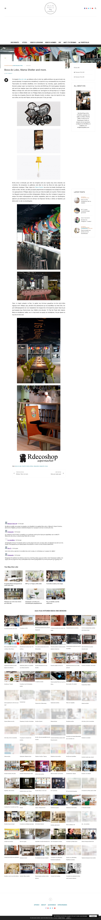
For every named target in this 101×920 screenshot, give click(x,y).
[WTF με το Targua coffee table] (34, 575)
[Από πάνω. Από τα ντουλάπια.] (11, 730)
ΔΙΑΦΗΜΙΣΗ (52, 905)
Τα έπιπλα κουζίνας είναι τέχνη (54, 583)
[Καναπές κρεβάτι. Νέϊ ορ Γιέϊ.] (58, 657)
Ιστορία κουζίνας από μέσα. (10, 773)
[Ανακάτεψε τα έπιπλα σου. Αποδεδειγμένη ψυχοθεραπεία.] (34, 593)
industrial (20, 65)
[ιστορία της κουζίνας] (11, 834)
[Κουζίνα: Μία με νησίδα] (27, 868)
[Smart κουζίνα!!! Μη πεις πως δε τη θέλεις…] (58, 675)
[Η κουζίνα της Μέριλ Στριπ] (73, 834)
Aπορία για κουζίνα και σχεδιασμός (11, 857)
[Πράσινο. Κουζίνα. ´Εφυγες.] (42, 749)
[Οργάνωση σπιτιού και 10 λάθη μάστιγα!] (73, 657)
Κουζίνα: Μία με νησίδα (25, 876)
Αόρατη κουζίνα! (85, 703)
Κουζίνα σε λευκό (23, 858)
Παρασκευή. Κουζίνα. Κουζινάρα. (27, 721)
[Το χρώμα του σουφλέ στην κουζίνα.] (27, 730)
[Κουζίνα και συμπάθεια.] (73, 749)
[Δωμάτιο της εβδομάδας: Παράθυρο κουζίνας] (73, 850)
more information (83, 916)
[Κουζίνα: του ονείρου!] (89, 766)
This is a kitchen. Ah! (70, 824)
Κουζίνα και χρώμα (55, 807)
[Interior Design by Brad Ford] (89, 834)
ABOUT (43, 905)
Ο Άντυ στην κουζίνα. (39, 774)
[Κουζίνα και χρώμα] (58, 800)
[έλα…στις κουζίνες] (89, 816)
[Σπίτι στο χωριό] (27, 834)
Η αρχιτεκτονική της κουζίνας (72, 628)
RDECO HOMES (50, 42)
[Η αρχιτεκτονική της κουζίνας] (73, 620)
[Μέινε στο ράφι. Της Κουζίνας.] (58, 766)
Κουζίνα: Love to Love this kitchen (11, 876)
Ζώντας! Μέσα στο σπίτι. (9, 721)
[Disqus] (34, 499)
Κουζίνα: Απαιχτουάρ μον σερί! (26, 773)
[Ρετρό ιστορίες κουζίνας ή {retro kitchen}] (42, 868)
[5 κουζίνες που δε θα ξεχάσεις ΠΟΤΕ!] (27, 676)
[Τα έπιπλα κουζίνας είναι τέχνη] (55, 575)
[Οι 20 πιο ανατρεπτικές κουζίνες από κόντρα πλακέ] (89, 620)
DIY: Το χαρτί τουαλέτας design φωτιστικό (85, 211)
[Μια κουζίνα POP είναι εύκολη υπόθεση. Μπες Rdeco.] (11, 639)
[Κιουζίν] (27, 800)
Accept (93, 916)
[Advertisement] (50, 29)
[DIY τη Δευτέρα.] (58, 783)
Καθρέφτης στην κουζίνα (71, 807)
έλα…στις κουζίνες (85, 824)
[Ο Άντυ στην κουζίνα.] (42, 766)
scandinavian (84, 228)
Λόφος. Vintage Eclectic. (40, 807)
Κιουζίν (21, 807)
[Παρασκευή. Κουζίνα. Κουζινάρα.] (27, 713)
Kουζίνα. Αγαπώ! (38, 721)
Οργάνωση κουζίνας (55, 702)
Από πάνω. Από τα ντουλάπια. (10, 737)
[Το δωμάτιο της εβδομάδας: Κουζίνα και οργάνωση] (58, 850)
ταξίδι (46, 466)
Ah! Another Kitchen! (39, 824)
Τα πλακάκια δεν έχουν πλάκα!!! (41, 858)
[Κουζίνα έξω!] (27, 695)
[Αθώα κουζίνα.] (11, 749)
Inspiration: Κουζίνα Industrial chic (42, 841)
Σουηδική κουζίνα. (70, 721)
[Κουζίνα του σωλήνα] (89, 730)
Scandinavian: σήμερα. (71, 773)
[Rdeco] (50, 8)
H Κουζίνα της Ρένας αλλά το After (89, 790)
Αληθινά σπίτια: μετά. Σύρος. (26, 791)
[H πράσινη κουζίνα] (42, 675)
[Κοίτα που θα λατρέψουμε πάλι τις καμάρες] (77, 200)
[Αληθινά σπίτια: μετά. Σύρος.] (27, 783)
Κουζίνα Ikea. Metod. (86, 684)
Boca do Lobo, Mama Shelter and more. (25, 70)
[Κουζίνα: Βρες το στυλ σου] (42, 783)
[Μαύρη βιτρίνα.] (58, 713)
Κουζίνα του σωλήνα (86, 737)
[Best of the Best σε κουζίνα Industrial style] (89, 639)
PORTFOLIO (85, 42)
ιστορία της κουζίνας (8, 841)
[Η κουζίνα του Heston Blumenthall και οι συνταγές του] (73, 729)
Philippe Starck (25, 466)
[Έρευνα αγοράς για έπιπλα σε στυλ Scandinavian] (77, 230)
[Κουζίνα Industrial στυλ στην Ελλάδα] (42, 657)
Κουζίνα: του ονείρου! (86, 773)
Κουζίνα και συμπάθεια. (71, 756)
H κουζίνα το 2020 (24, 628)
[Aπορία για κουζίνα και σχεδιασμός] (11, 850)
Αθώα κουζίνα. (7, 756)
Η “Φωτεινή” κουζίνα (86, 807)
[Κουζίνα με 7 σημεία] (11, 676)
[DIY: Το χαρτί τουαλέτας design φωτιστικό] (77, 211)
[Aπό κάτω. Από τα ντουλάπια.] (89, 713)
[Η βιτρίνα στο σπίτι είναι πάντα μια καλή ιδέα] (13, 593)
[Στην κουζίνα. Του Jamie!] (73, 676)
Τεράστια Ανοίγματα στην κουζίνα (89, 858)
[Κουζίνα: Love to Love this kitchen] (11, 868)
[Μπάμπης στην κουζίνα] (58, 749)
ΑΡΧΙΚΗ (36, 905)
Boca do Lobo (23, 79)
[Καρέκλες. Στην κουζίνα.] (11, 783)
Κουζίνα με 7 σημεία (8, 684)
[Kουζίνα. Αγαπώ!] (42, 713)
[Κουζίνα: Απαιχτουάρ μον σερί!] (27, 766)
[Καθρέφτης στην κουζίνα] (73, 800)
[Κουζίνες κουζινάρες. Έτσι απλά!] (89, 657)
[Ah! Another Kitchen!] (42, 816)
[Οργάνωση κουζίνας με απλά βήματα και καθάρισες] (11, 657)
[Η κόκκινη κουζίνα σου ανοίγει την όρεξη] (58, 620)
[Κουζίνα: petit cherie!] (58, 817)
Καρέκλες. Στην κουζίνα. (9, 790)
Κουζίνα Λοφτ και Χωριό (9, 824)
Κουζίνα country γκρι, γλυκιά (88, 757)
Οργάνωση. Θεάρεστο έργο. (25, 756)
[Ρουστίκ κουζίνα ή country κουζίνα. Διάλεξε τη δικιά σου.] (58, 639)
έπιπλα (31, 466)
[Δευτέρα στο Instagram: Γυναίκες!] (77, 220)
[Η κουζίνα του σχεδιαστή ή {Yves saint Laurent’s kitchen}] (73, 868)
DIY (60, 42)
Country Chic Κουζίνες (55, 876)
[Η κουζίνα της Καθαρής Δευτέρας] (27, 816)
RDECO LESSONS (36, 42)
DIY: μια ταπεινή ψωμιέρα (71, 791)
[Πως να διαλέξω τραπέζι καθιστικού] (55, 593)
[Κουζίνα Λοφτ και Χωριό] (11, 816)
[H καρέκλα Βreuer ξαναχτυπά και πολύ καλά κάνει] (13, 575)
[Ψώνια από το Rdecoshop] (42, 695)
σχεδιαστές (42, 466)
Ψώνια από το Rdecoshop (40, 703)
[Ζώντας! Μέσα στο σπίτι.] (11, 713)
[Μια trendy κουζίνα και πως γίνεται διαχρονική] (42, 620)
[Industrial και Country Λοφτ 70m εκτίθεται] (27, 639)
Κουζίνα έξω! (22, 702)
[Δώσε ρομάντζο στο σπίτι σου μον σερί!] (11, 695)
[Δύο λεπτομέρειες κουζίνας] (58, 834)
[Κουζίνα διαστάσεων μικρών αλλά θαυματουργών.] (58, 730)
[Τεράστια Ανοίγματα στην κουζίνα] (89, 850)
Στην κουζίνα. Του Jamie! (71, 684)
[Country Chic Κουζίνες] (58, 868)
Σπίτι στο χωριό (23, 841)
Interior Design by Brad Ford (88, 841)
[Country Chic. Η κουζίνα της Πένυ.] (11, 800)
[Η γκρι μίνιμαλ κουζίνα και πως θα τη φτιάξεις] (73, 639)
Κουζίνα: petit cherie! (55, 825)
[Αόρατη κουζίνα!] (89, 695)
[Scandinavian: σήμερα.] (73, 766)
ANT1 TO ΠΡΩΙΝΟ (69, 42)
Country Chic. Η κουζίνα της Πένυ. (11, 807)
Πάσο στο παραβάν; (70, 702)
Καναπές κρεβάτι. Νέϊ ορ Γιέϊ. (57, 665)
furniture (15, 65)
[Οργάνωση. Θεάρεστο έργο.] (27, 749)
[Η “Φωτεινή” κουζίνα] (89, 800)
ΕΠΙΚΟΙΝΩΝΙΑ (62, 905)
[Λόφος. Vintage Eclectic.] (42, 800)
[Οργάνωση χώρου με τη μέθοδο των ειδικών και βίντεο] (27, 657)
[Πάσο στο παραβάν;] (73, 695)
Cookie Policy (61, 917)
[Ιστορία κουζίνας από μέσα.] (11, 766)
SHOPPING (90, 228)
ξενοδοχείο (36, 466)
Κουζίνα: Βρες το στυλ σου (40, 790)
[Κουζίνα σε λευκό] (27, 850)
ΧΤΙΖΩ (24, 42)
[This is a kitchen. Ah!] (73, 816)
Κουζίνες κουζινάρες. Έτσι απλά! (88, 665)
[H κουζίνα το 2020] (27, 620)
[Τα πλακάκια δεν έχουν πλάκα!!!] (42, 850)
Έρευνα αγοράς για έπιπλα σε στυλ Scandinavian (86, 232)
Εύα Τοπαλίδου (9, 73)
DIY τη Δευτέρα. (54, 790)
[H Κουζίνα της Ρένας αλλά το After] (89, 783)
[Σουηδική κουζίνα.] (73, 713)
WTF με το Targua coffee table (33, 583)
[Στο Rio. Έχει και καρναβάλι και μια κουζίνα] (42, 730)
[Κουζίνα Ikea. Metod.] (89, 676)
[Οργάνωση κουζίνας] (58, 695)
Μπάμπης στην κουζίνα (56, 756)
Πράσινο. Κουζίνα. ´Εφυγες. (41, 756)
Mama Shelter (39, 187)
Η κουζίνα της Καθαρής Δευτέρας (27, 824)
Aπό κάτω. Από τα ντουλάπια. (88, 721)
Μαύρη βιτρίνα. (54, 721)
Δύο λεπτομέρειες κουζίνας (56, 841)
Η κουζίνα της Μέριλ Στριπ (71, 841)
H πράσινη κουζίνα (39, 681)
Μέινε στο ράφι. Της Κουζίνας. (57, 773)
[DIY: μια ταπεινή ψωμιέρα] (73, 783)
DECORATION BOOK (8, 65)
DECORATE (15, 42)
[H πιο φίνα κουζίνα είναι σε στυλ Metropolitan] (42, 639)
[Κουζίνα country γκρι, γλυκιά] (89, 749)
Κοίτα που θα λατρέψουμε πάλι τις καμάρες (86, 201)
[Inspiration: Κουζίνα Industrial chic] (42, 834)
